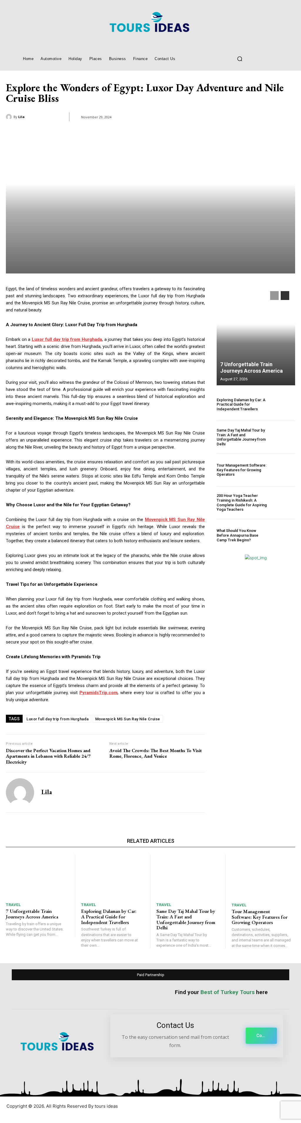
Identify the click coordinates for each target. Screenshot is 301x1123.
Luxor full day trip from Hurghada (57, 719)
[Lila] (10, 117)
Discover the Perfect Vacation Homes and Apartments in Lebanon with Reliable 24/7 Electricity (48, 756)
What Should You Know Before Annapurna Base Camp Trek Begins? (237, 535)
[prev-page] (274, 295)
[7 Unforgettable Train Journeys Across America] (256, 335)
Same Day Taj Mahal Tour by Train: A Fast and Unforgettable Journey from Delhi (241, 437)
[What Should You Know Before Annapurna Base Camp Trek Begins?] (283, 535)
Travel (13, 905)
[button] (239, 58)
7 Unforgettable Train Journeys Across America (251, 367)
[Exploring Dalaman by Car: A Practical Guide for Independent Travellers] (283, 404)
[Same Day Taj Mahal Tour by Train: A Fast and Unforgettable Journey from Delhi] (283, 437)
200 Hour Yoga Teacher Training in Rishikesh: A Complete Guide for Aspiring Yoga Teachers (242, 502)
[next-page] (285, 295)
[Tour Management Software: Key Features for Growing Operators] (283, 470)
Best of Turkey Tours (227, 992)
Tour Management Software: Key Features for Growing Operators (241, 470)
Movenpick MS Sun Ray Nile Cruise (127, 719)
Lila (21, 117)
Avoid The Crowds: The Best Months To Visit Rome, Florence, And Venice (155, 753)
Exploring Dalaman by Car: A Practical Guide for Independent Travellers (241, 404)
